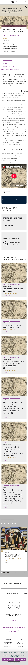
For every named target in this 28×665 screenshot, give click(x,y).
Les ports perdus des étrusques (13, 290)
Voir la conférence (7, 60)
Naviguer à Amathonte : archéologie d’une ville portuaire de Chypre (13, 364)
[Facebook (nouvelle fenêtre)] (12, 607)
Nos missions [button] (13, 593)
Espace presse (13, 624)
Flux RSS (20, 639)
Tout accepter (8, 659)
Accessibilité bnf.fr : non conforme (8, 650)
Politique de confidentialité (20, 643)
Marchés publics (19, 650)
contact (13, 620)
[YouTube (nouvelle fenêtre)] (19, 607)
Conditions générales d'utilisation (8, 643)
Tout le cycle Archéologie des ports (11, 69)
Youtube (7, 160)
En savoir (6, 295)
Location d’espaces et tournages (13, 627)
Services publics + (8, 646)
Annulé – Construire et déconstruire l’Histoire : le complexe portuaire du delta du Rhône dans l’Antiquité (14, 407)
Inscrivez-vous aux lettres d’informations (14, 615)
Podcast (5, 63)
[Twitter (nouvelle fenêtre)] (8, 607)
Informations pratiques (9, 66)
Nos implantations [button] (13, 584)
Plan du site (8, 639)
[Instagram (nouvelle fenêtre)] (16, 607)
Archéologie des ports (15, 35)
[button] (24, 90)
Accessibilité (20, 646)
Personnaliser (14, 663)
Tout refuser (21, 659)
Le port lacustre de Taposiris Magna (12, 326)
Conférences (6, 35)
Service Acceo (12, 631)
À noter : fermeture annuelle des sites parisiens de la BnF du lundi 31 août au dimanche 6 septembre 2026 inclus (11, 10)
